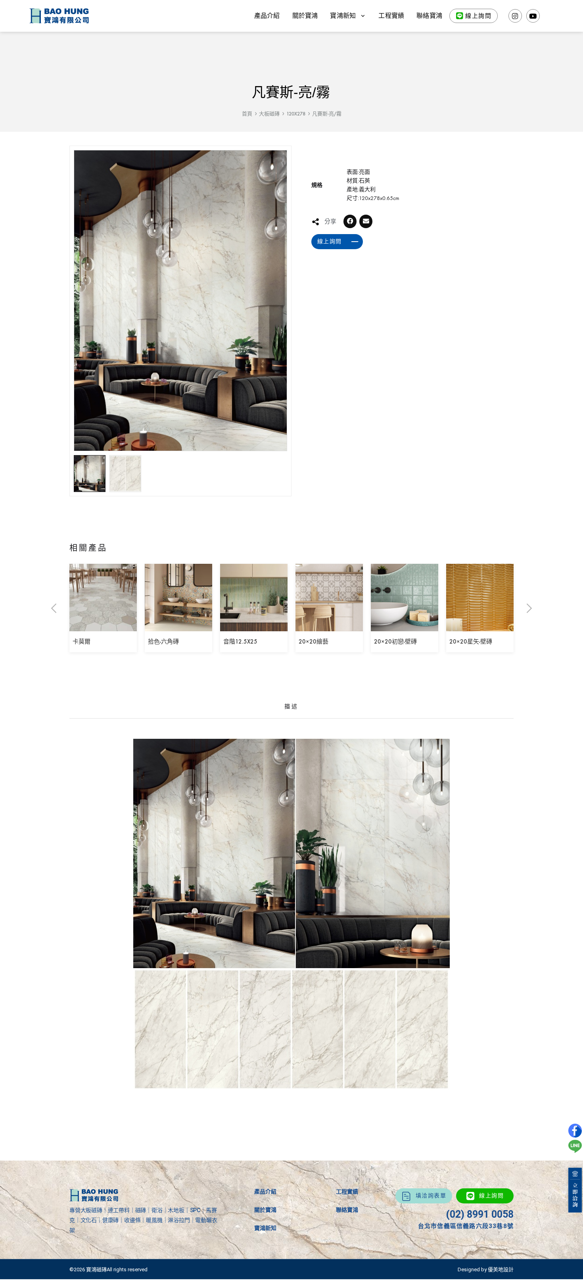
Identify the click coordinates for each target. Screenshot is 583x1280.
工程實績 (391, 15)
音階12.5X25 (240, 641)
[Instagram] (515, 16)
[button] (350, 221)
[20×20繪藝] (329, 625)
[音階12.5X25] (254, 625)
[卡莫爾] (103, 625)
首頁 (247, 114)
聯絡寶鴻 (429, 15)
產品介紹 (267, 15)
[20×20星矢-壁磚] (480, 625)
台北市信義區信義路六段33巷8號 (466, 1226)
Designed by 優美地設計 (486, 1269)
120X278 (295, 114)
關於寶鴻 (305, 15)
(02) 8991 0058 (480, 1214)
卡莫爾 (81, 641)
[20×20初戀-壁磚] (404, 625)
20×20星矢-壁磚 (470, 641)
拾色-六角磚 (163, 641)
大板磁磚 (269, 114)
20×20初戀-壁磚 (395, 641)
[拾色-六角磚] (178, 625)
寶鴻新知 (265, 1228)
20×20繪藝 (313, 641)
